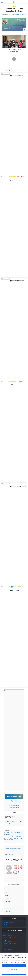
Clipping (5, 924)
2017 (8, 839)
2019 (21, 838)
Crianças (18, 176)
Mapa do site (8, 911)
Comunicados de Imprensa (9, 922)
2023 (8, 838)
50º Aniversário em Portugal (11, 879)
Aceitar (14, 965)
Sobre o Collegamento (14, 807)
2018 (5, 839)
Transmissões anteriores (13, 805)
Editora (18, 279)
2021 (15, 838)
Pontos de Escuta (9, 854)
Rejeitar (14, 973)
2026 (17, 836)
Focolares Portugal (7, 935)
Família (22, 176)
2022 (11, 838)
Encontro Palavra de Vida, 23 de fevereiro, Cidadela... (17, 589)
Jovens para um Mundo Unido (9, 937)
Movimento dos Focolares (20, 14)
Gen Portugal (6, 945)
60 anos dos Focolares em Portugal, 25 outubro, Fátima (17, 179)
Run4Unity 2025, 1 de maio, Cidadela (18, 486)
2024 (5, 838)
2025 (20, 836)
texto (8, 834)
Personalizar (14, 969)
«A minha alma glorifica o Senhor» (11, 832)
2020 (18, 838)
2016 (12, 839)
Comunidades (14, 6)
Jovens (17, 177)
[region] (14, 964)
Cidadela (12, 484)
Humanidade (12, 177)
